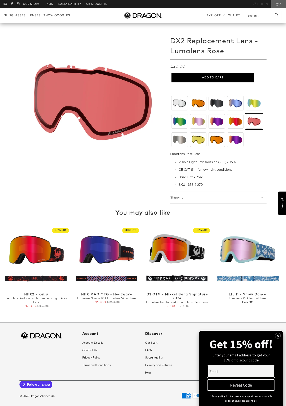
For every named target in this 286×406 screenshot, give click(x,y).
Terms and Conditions (96, 365)
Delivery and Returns (158, 365)
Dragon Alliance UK (42, 396)
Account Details (92, 343)
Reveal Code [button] (241, 385)
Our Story (31, 4)
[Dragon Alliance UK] (143, 15)
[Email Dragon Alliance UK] (5, 4)
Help (148, 372)
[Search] (276, 15)
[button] (216, 15)
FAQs (49, 4)
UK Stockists (96, 4)
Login (262, 4)
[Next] (277, 270)
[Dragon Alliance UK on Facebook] (11, 4)
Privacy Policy (91, 357)
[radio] (179, 103)
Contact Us (89, 350)
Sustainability (69, 4)
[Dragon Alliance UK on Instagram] (18, 4)
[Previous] (9, 270)
